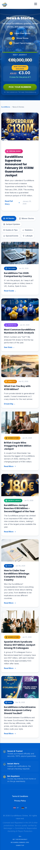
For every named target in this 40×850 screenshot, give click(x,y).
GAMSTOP (20, 845)
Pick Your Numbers (20, 87)
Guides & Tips (12, 230)
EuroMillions (5, 107)
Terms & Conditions (20, 796)
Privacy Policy (20, 801)
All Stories (10, 218)
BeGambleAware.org (20, 842)
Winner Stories (28, 218)
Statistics (29, 230)
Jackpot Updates (13, 224)
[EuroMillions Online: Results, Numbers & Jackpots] (4, 4)
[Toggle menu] (35, 4)
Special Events (12, 236)
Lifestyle (29, 236)
